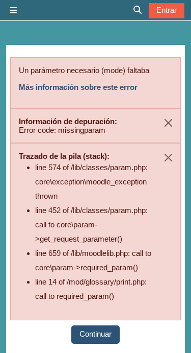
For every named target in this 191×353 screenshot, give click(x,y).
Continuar (95, 334)
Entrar (166, 10)
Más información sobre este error (78, 87)
